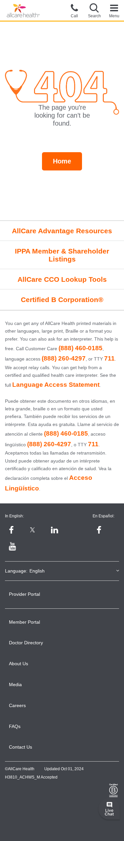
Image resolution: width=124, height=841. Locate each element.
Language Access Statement (56, 384)
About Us (18, 663)
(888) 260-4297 (64, 358)
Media (15, 684)
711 (109, 358)
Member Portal (24, 622)
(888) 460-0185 (81, 348)
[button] (94, 10)
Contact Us (20, 747)
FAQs (15, 726)
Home (62, 161)
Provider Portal (24, 594)
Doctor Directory (26, 642)
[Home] (23, 11)
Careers (17, 705)
